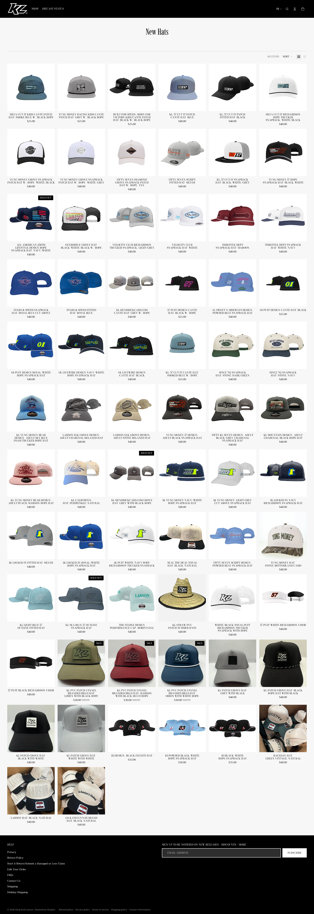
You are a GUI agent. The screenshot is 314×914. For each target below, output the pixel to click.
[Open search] (287, 9)
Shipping (12, 886)
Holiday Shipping (17, 892)
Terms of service (100, 909)
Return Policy (15, 858)
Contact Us (14, 881)
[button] (288, 57)
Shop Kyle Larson (24, 909)
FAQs (10, 875)
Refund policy (66, 909)
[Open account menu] (295, 9)
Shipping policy (119, 909)
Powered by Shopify (45, 909)
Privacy (11, 852)
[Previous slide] (163, 598)
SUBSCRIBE (294, 853)
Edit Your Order (16, 869)
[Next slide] (200, 598)
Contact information (139, 909)
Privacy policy (82, 909)
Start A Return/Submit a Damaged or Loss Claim (36, 863)
